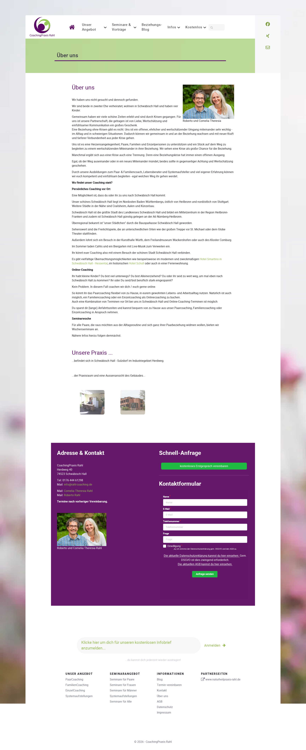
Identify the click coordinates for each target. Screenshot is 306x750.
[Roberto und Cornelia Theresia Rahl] (81, 529)
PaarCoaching (74, 679)
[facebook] (268, 24)
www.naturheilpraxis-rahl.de (222, 679)
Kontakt (162, 690)
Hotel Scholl (136, 263)
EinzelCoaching (75, 690)
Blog (160, 679)
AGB (159, 702)
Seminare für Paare (122, 679)
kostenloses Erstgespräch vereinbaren (204, 466)
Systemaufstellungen (79, 696)
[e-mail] (268, 48)
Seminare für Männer (123, 690)
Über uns (162, 696)
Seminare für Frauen (123, 685)
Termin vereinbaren (169, 685)
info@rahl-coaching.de (78, 484)
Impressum (164, 713)
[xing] (267, 36)
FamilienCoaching (77, 685)
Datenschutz (165, 707)
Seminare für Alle (121, 702)
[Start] (73, 27)
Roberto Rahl (72, 495)
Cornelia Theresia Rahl (78, 491)
